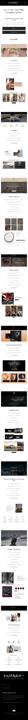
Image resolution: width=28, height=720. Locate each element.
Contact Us (14, 32)
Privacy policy (16, 714)
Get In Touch (6, 688)
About (14, 28)
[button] (2, 2)
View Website (13, 73)
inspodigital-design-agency (13, 713)
